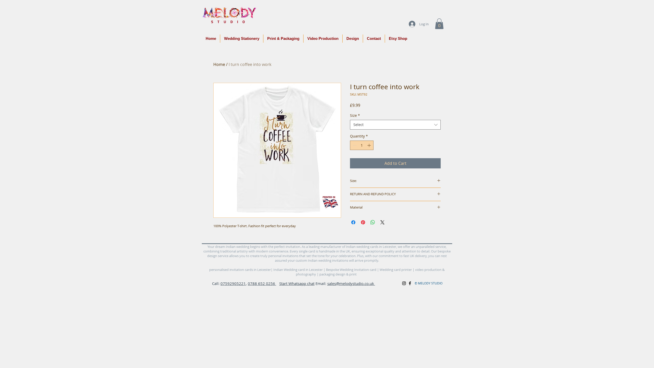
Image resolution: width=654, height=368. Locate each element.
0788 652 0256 (262, 283)
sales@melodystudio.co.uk (351, 283)
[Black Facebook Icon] (409, 283)
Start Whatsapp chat (296, 283)
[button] (439, 23)
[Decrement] (354, 145)
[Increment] (369, 145)
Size (355, 115)
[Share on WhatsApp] (373, 222)
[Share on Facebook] (353, 222)
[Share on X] (382, 222)
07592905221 (233, 283)
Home (219, 64)
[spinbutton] (361, 145)
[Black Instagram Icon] (404, 283)
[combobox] (395, 125)
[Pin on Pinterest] (363, 222)
